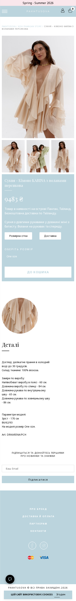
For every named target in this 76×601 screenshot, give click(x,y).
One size (12, 256)
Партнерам (38, 523)
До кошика (38, 272)
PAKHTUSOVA (9, 26)
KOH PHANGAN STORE (30, 26)
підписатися (38, 479)
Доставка (50, 236)
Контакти (38, 531)
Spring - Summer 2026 (38, 3)
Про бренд (38, 509)
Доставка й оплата (38, 516)
